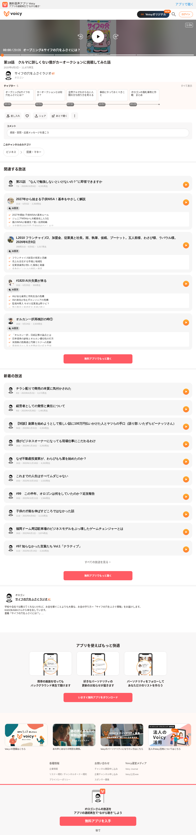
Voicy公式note (132, 774)
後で (98, 830)
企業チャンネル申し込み (106, 774)
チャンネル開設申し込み (106, 769)
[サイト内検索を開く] (174, 14)
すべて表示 (186, 86)
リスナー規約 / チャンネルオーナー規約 (68, 774)
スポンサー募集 (102, 780)
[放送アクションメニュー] (74, 115)
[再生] (186, 185)
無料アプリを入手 (98, 821)
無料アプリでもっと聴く (98, 358)
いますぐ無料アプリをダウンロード (98, 697)
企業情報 (53, 769)
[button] (98, 36)
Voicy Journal (131, 769)
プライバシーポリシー (59, 780)
